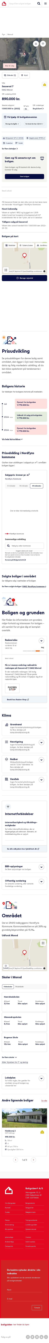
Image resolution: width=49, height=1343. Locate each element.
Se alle (44, 1100)
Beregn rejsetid (26, 278)
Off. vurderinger (38, 105)
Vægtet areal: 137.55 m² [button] (37, 138)
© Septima (16, 271)
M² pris (26, 106)
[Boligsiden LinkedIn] (41, 1337)
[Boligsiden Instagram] (37, 1337)
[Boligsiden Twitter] (32, 1337)
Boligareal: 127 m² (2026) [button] (14, 138)
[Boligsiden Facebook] (28, 1337)
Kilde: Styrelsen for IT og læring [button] (15, 1062)
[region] (24, 258)
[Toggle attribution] (44, 271)
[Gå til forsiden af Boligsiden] (4, 3)
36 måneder (23, 486)
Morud (10, 34)
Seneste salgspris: (8, 105)
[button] (44, 84)
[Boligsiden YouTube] (46, 1337)
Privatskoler (19, 987)
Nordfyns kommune (36, 586)
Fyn (3, 34)
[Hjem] (9, 1193)
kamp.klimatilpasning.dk (20, 732)
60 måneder (36, 486)
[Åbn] (41, 640)
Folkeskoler (8, 987)
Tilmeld (37, 1308)
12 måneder (11, 486)
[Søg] (39, 4)
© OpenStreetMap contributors (31, 271)
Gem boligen (24, 176)
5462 (25, 586)
